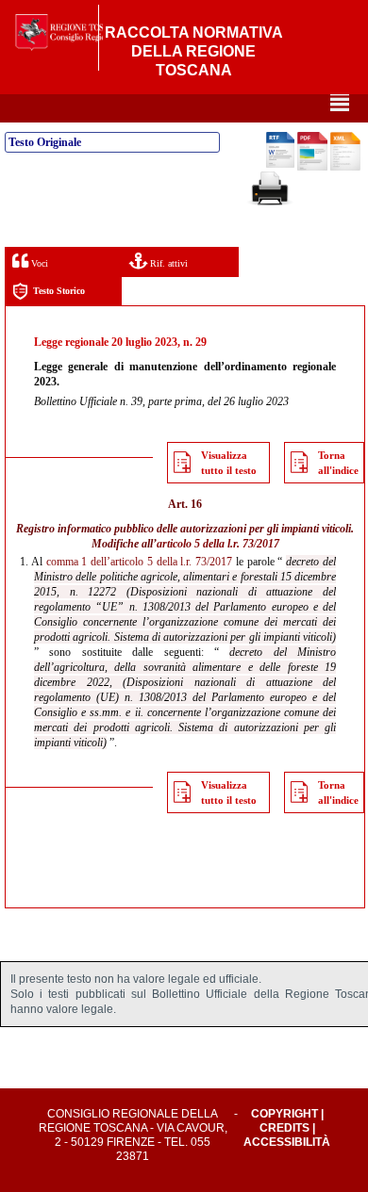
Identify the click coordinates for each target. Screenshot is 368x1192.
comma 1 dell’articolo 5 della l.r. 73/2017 (139, 561)
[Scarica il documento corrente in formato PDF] (312, 166)
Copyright (284, 1113)
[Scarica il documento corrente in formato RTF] (280, 164)
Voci (38, 263)
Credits (284, 1128)
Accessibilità (286, 1142)
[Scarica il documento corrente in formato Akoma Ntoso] (345, 166)
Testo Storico (59, 291)
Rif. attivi (167, 263)
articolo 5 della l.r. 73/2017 (218, 543)
